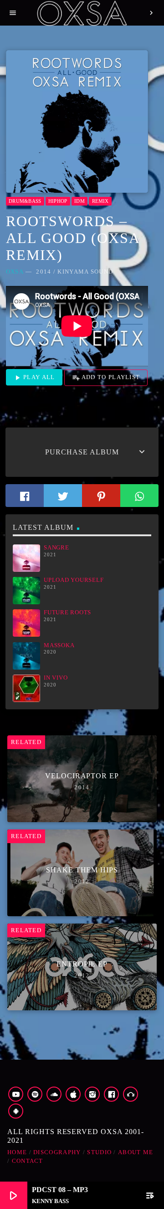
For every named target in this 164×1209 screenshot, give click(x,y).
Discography (57, 1152)
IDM (79, 201)
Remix (100, 201)
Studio (99, 1152)
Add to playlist (106, 378)
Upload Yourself (74, 580)
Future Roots (67, 612)
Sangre (56, 547)
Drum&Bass (25, 201)
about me (135, 1152)
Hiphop (57, 201)
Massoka (59, 645)
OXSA (15, 271)
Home (17, 1152)
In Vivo (55, 678)
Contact (27, 1160)
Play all (34, 378)
